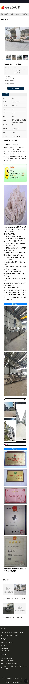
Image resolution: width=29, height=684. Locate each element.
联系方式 (9, 635)
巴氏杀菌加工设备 (5, 650)
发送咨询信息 (15, 88)
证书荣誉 (3, 635)
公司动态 (15, 632)
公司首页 (3, 632)
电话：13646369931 (9, 660)
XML (14, 680)
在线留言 (15, 635)
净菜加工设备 (4, 645)
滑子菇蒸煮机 (20, 617)
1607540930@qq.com (13, 663)
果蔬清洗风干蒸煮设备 (6, 642)
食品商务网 (13, 682)
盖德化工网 (19, 682)
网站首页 (11, 14)
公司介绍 (9, 632)
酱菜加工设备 (4, 648)
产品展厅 (17, 14)
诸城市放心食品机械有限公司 (8, 678)
